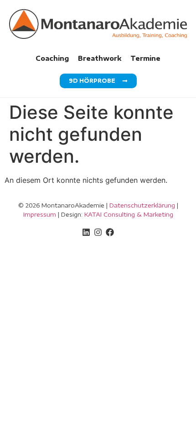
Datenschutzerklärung (142, 205)
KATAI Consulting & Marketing (128, 214)
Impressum (39, 214)
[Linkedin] (86, 232)
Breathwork (99, 58)
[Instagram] (98, 232)
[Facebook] (110, 232)
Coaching (52, 58)
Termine (145, 58)
